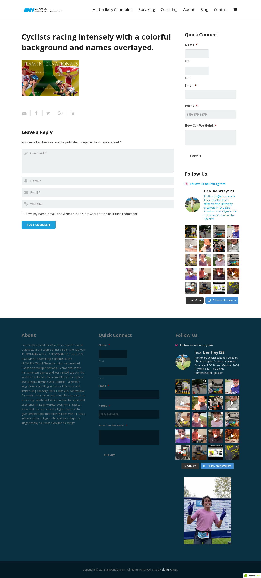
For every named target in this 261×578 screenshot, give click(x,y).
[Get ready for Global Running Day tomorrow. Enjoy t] (205, 245)
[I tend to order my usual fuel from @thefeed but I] (219, 231)
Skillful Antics (170, 569)
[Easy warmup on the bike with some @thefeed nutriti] (191, 288)
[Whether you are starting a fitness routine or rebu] (205, 260)
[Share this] (37, 113)
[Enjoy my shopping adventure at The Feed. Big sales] (219, 288)
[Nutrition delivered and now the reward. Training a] (233, 260)
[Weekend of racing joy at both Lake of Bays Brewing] (205, 231)
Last (187, 78)
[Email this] (26, 113)
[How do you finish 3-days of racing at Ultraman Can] (191, 231)
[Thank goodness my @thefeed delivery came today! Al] (205, 274)
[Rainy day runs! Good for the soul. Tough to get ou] (233, 231)
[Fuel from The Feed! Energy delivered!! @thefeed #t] (191, 260)
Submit (195, 155)
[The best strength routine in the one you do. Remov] (205, 288)
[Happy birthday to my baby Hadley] (233, 274)
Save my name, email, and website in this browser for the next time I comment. (82, 214)
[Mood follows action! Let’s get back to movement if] (219, 274)
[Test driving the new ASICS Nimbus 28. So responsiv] (233, 245)
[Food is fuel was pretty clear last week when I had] (219, 245)
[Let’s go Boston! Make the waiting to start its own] (219, 260)
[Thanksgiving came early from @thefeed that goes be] (233, 288)
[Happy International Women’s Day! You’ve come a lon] (191, 274)
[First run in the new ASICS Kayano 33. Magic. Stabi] (191, 245)
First (187, 60)
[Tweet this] (49, 113)
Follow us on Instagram (207, 184)
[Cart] (235, 9)
